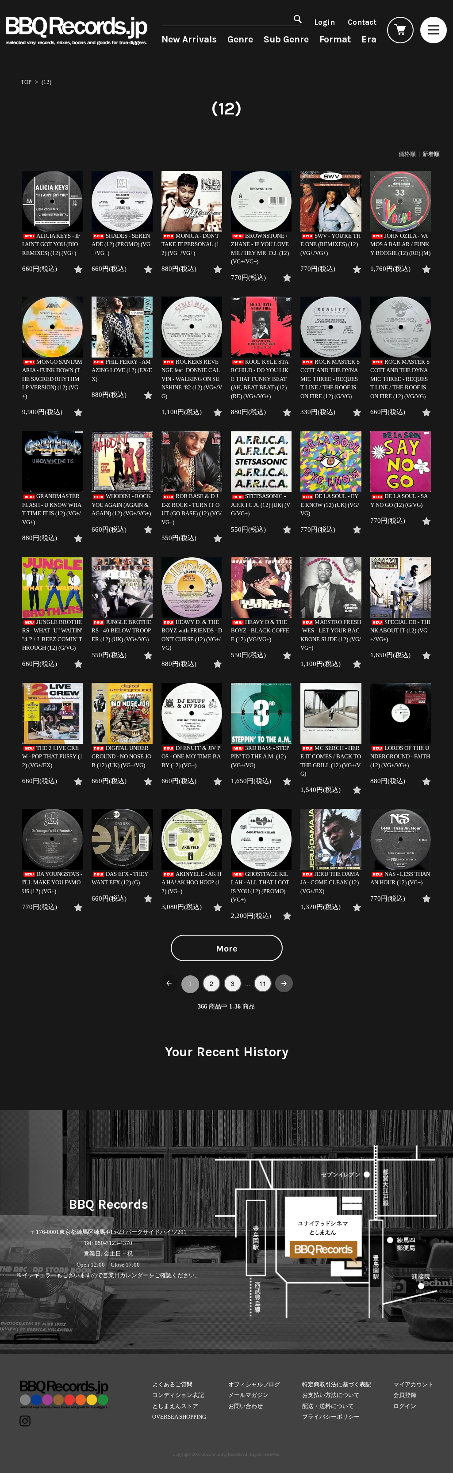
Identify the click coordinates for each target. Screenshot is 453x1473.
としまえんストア (175, 1406)
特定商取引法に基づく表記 (336, 1384)
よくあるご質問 (172, 1384)
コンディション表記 (178, 1395)
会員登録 (404, 1395)
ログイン (404, 1406)
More (227, 949)
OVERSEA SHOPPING (179, 1416)
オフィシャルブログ (254, 1384)
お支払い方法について (331, 1395)
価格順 (407, 154)
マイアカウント (413, 1384)
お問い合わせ (245, 1406)
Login (324, 22)
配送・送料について (328, 1406)
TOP (26, 82)
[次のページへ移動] (284, 983)
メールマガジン (248, 1395)
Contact (362, 22)
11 (262, 983)
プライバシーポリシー (331, 1416)
